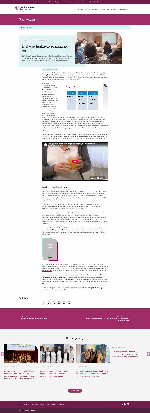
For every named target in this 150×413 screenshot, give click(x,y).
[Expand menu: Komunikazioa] (127, 9)
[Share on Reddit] (69, 303)
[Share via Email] (54, 303)
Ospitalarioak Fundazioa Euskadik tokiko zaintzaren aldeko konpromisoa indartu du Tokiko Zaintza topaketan (92, 373)
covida (78, 128)
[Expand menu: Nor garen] (85, 9)
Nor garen (81, 9)
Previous (2, 354)
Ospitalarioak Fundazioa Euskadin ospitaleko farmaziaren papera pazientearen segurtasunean (54, 373)
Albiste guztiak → (75, 390)
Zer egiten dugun (92, 9)
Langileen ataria (64, 2)
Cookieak (53, 404)
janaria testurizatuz (69, 279)
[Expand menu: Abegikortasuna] (117, 9)
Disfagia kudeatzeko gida (96, 288)
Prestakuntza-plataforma (75, 2)
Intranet (85, 2)
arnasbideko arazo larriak (55, 230)
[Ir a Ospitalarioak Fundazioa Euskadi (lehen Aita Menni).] (22, 27)
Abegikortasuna (111, 9)
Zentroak (102, 9)
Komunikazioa (123, 9)
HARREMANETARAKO (24, 404)
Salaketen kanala (61, 404)
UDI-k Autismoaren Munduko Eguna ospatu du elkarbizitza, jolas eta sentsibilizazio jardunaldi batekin (126, 354)
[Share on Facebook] (43, 303)
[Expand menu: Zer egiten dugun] (97, 9)
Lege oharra (35, 404)
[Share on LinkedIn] (59, 303)
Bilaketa (92, 2)
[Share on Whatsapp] (64, 303)
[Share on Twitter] (49, 303)
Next (148, 354)
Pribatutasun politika (44, 404)
